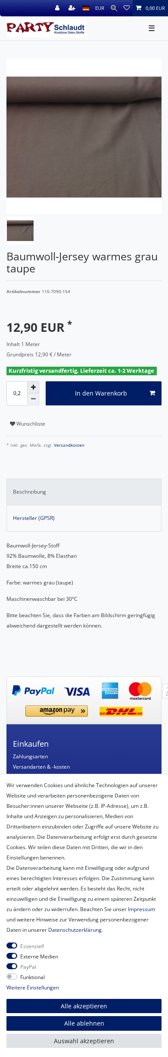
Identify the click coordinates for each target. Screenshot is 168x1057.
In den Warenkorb (101, 393)
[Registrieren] (72, 8)
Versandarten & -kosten (41, 766)
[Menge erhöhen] (33, 387)
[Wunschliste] (127, 8)
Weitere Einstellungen (32, 987)
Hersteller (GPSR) (34, 518)
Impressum (141, 909)
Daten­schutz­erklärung (75, 929)
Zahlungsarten (30, 756)
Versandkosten (68, 445)
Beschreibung (29, 491)
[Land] (86, 8)
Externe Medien (39, 956)
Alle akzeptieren (84, 1006)
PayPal (28, 966)
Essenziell (32, 946)
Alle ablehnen (84, 1023)
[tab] (84, 492)
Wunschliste (30, 423)
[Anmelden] (58, 8)
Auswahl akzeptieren (84, 1041)
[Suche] (114, 8)
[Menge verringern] (33, 399)
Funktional (32, 977)
